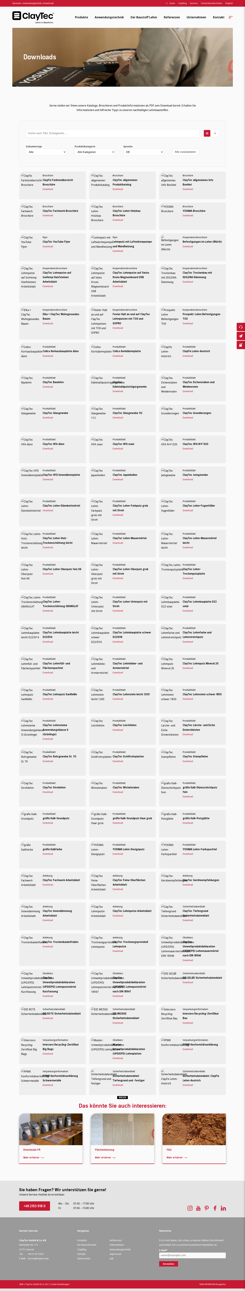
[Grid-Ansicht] (207, 133)
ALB (111, 1258)
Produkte (81, 17)
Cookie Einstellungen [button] (59, 1284)
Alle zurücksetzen (185, 151)
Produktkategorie (85, 146)
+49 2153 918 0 (35, 1206)
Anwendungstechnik (32, 3)
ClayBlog (182, 3)
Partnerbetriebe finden (211, 3)
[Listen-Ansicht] (215, 133)
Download (48, 189)
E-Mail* (163, 1250)
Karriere (194, 3)
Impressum (115, 1254)
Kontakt (218, 17)
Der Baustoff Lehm (143, 17)
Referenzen (172, 17)
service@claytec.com (38, 1258)
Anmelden (168, 1264)
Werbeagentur (219, 1284)
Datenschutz (83, 1258)
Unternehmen (196, 17)
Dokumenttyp (34, 146)
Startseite (16, 3)
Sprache (127, 146)
